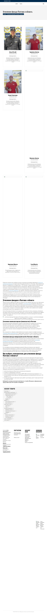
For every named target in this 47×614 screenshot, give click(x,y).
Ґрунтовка (6, 391)
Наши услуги (16, 437)
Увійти (21, 3)
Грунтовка (27, 437)
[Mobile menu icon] (43, 3)
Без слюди (9, 396)
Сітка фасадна (8, 417)
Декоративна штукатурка (10, 393)
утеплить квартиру (13, 290)
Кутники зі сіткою (9, 416)
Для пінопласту (8, 402)
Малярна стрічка (8, 409)
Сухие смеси (27, 436)
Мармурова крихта (9, 395)
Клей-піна (7, 405)
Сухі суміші (6, 420)
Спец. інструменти (8, 418)
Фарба (6, 399)
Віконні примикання (9, 414)
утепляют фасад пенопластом (10, 333)
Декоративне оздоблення (9, 392)
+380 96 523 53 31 (6, 452)
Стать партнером (17, 433)
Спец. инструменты (29, 442)
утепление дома (27, 303)
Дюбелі (5, 400)
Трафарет (7, 412)
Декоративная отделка (28, 439)
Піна (6, 406)
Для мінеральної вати (9, 401)
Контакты (16, 434)
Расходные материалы (27, 435)
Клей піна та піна (7, 404)
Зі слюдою (9, 397)
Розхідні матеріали (8, 408)
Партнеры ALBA (17, 432)
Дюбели (26, 440)
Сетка (26, 441)
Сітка (5, 413)
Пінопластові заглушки (10, 410)
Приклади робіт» (12, 56)
